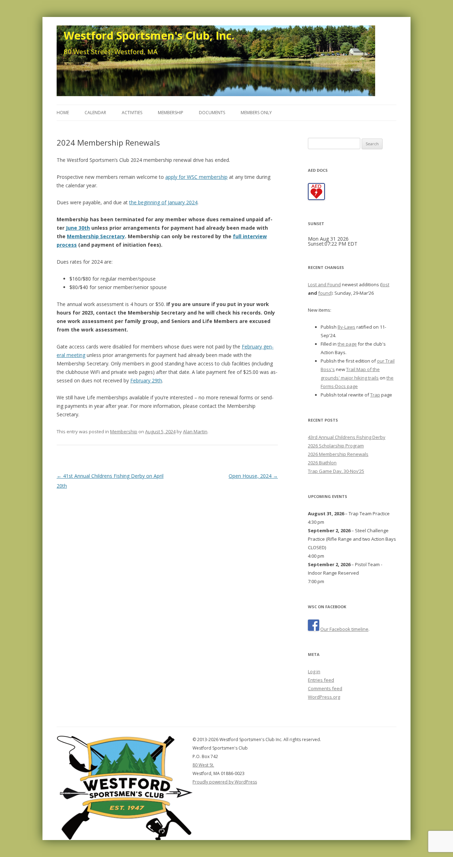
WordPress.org (324, 697)
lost (385, 284)
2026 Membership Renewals (338, 454)
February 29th (146, 380)
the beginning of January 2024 (163, 202)
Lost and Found (324, 284)
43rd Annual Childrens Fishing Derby (346, 437)
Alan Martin (195, 431)
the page (347, 344)
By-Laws (346, 327)
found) (325, 293)
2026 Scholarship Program (336, 445)
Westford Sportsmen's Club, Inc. (149, 35)
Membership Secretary (96, 236)
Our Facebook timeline (344, 629)
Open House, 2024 (253, 475)
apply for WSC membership (196, 177)
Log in (314, 671)
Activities (132, 113)
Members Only (256, 113)
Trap (375, 395)
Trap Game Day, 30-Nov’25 (336, 471)
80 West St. (203, 765)
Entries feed (321, 680)
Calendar (95, 113)
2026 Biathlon (322, 462)
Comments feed (325, 688)
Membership (170, 113)
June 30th (78, 227)
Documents (212, 113)
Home (63, 113)
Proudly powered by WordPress (225, 782)
